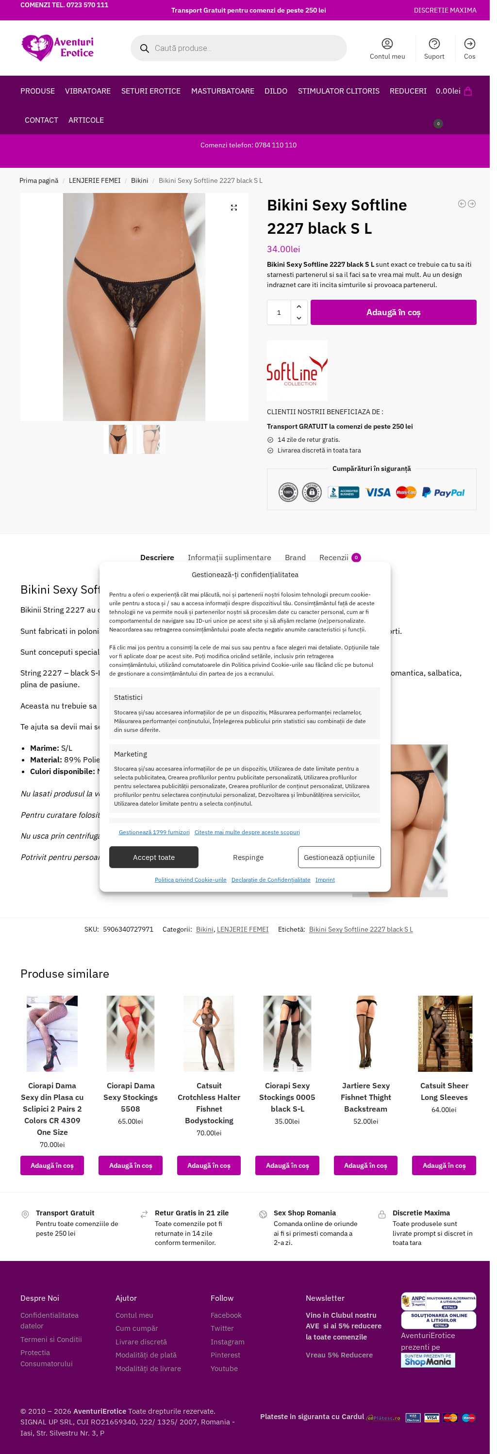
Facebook (226, 1315)
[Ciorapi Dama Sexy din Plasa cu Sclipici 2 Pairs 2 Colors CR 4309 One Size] (52, 1034)
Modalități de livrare (148, 1368)
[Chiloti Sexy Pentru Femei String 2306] (472, 204)
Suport (434, 56)
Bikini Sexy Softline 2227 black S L (361, 929)
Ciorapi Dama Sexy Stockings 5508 (130, 1097)
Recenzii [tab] (338, 557)
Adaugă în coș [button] (52, 1165)
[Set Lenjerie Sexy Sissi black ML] (462, 204)
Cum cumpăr (137, 1328)
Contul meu (387, 56)
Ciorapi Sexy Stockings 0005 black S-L (287, 1097)
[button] (456, 105)
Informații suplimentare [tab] (229, 557)
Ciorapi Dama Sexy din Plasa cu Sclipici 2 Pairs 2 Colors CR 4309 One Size (52, 1109)
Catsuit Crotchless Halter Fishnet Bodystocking (209, 1103)
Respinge (248, 857)
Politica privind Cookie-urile (191, 879)
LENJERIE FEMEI (95, 180)
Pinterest (225, 1354)
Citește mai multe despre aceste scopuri (247, 832)
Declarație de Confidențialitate (271, 879)
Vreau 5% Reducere (339, 1354)
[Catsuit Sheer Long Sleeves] (444, 1034)
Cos (470, 56)
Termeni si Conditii (51, 1339)
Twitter (222, 1328)
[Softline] (297, 370)
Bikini (140, 180)
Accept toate (154, 857)
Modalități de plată (146, 1354)
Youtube (224, 1368)
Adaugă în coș (393, 312)
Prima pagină (38, 180)
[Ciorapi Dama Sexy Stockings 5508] (131, 1034)
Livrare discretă (141, 1341)
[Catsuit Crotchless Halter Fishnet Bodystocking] (209, 1034)
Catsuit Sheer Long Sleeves (444, 1091)
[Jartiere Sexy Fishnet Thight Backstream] (366, 1034)
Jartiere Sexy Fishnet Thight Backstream (366, 1097)
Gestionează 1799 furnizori (154, 832)
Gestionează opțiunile (339, 857)
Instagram (228, 1341)
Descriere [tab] (157, 557)
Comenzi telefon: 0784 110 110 (248, 145)
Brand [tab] (295, 557)
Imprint (325, 879)
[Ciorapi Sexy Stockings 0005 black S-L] (287, 1034)
